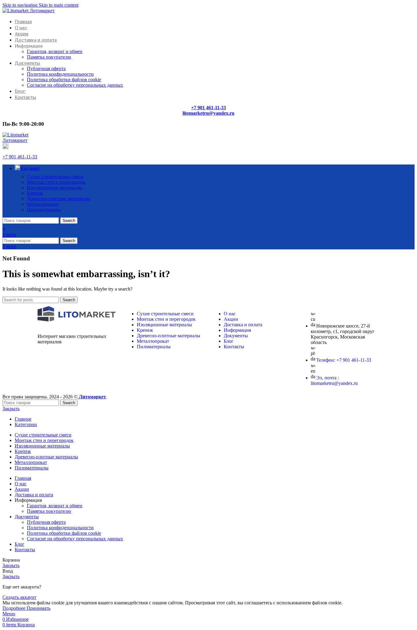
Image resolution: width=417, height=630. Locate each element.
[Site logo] (28, 10)
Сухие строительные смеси (55, 176)
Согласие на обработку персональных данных (75, 85)
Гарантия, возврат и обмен (54, 51)
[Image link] (76, 319)
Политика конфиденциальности (60, 74)
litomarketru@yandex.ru (208, 113)
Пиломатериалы (44, 209)
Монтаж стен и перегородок (56, 182)
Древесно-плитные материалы (58, 198)
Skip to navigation (20, 5)
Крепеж (35, 193)
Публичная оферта (46, 68)
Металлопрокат (43, 204)
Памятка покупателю (49, 57)
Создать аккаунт (19, 597)
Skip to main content (58, 5)
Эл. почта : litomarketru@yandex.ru (334, 380)
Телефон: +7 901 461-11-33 (343, 360)
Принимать (38, 608)
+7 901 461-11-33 (19, 156)
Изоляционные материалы (54, 187)
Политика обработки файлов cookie (64, 79)
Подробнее (14, 608)
